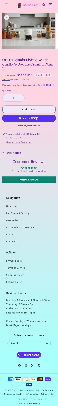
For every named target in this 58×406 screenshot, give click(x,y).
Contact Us (12, 241)
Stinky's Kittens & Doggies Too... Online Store (32, 390)
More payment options (29, 125)
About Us (11, 234)
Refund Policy (14, 281)
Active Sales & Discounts (20, 227)
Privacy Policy (14, 260)
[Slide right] (35, 54)
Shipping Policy (15, 274)
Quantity (6, 90)
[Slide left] (22, 54)
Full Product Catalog (18, 213)
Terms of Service (15, 267)
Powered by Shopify (13, 394)
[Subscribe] (47, 343)
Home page (12, 206)
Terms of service (22, 399)
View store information (19, 142)
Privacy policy (47, 394)
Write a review (28, 179)
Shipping (6, 79)
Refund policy (32, 394)
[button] (6, 4)
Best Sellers (12, 220)
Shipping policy (40, 399)
